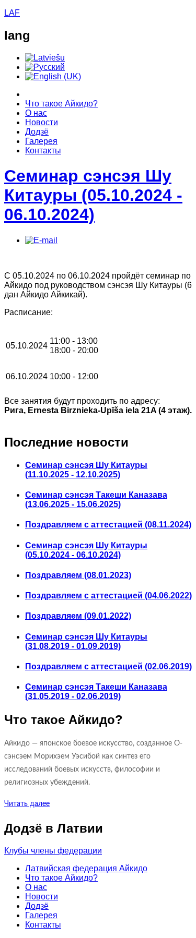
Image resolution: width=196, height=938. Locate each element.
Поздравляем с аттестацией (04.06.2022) (108, 595)
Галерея (41, 141)
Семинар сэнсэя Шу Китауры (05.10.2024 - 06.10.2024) (93, 195)
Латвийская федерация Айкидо (86, 868)
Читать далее (27, 804)
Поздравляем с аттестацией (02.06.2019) (108, 666)
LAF (12, 12)
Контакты (43, 150)
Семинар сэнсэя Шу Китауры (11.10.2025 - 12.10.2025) (86, 470)
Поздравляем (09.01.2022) (78, 615)
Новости (41, 122)
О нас (36, 113)
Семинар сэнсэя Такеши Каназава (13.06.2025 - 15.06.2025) (96, 499)
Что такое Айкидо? (61, 103)
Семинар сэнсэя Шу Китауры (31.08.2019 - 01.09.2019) (86, 641)
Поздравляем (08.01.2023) (78, 575)
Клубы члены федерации (53, 850)
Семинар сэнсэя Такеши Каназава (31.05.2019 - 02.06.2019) (96, 691)
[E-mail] (41, 240)
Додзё (37, 131)
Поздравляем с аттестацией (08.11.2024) (108, 524)
